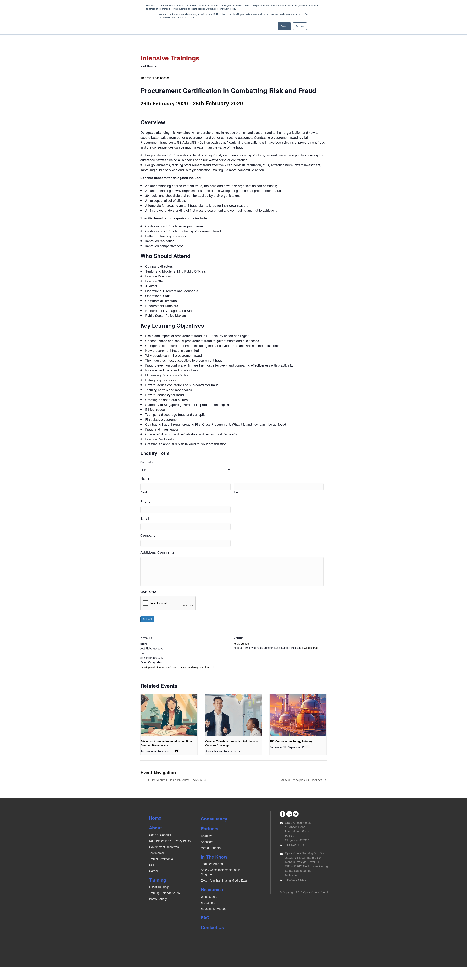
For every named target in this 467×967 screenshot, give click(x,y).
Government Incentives (164, 847)
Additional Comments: (157, 552)
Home (155, 818)
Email (144, 518)
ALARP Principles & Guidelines (302, 780)
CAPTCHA (148, 592)
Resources (212, 889)
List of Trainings (159, 887)
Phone (145, 501)
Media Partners (211, 847)
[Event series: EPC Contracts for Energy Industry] (307, 747)
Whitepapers (209, 896)
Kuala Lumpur (242, 643)
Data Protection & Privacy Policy (170, 841)
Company (147, 535)
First (144, 492)
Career (153, 871)
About (155, 827)
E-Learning (208, 902)
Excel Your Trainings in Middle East (224, 880)
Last (237, 492)
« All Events (148, 66)
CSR (152, 865)
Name (144, 478)
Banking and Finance (152, 667)
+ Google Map (310, 647)
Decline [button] (300, 26)
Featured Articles (212, 863)
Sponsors (207, 841)
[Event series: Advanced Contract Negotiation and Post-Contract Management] (176, 751)
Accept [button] (284, 26)
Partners (209, 828)
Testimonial (156, 853)
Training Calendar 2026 (164, 893)
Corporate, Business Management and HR (190, 667)
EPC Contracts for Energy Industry (291, 741)
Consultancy (214, 819)
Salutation (148, 462)
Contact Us (212, 927)
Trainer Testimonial (161, 859)
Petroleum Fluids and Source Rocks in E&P (180, 780)
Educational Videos (213, 908)
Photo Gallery (158, 899)
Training (157, 880)
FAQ (205, 918)
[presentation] (169, 715)
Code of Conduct (160, 834)
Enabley (206, 835)
